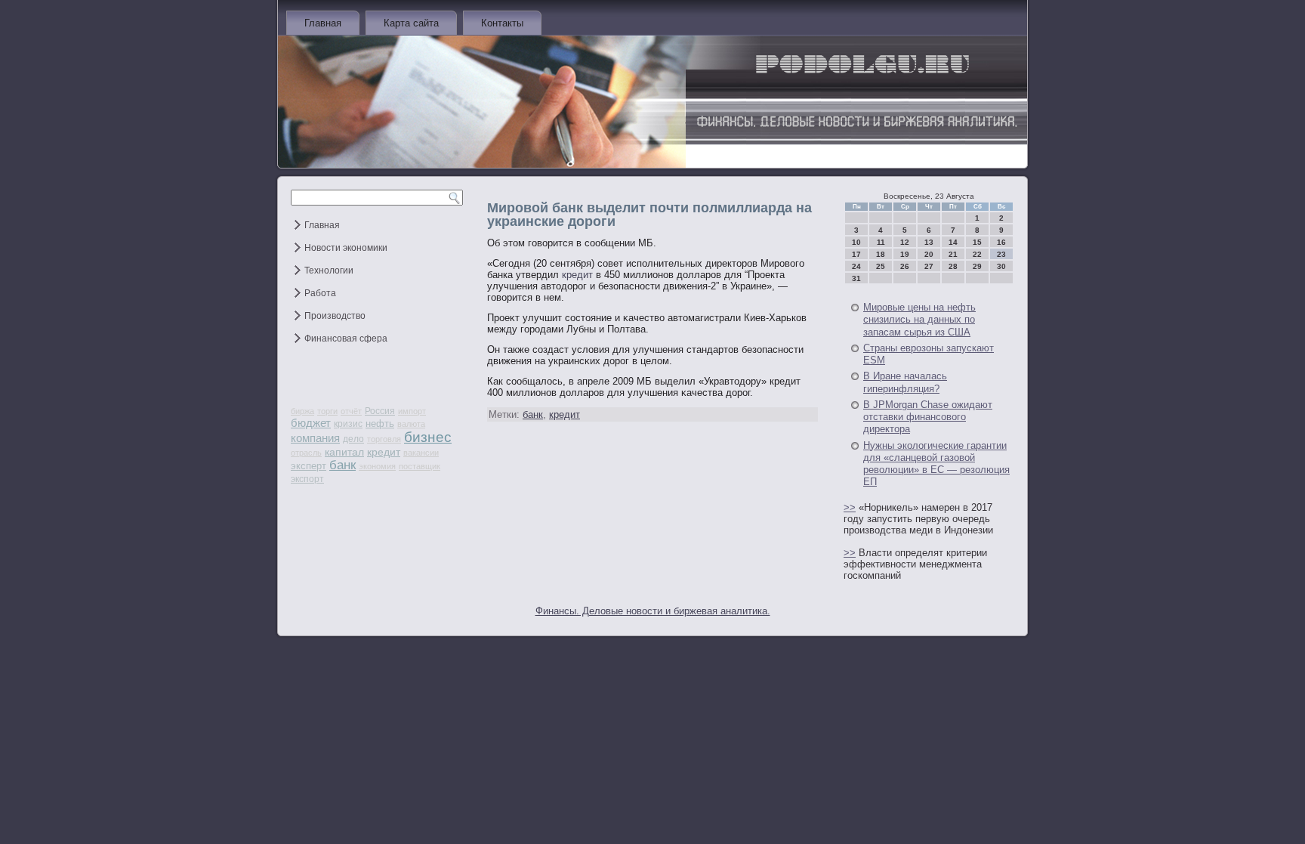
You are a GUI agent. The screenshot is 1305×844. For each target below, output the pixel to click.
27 (928, 266)
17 (856, 254)
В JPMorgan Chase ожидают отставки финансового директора (927, 417)
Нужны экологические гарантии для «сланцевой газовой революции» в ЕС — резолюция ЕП (936, 464)
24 (856, 266)
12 (904, 242)
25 (880, 266)
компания (315, 437)
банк (342, 465)
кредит (383, 452)
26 (904, 266)
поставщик (419, 466)
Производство (335, 316)
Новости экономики (345, 248)
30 (1001, 266)
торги (327, 411)
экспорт (307, 479)
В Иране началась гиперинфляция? (905, 382)
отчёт (351, 411)
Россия (380, 411)
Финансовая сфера (345, 338)
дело (353, 439)
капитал (344, 452)
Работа (320, 293)
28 (953, 266)
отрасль (306, 452)
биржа (302, 411)
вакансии (421, 452)
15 (977, 242)
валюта (411, 423)
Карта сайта (411, 23)
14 (953, 242)
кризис (348, 424)
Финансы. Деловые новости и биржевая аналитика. (652, 611)
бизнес (428, 437)
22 (977, 254)
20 (928, 254)
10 (856, 242)
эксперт (308, 465)
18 (880, 254)
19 (904, 254)
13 (928, 242)
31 (856, 278)
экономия (377, 466)
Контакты (502, 23)
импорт (412, 411)
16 (1001, 242)
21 (953, 254)
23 (1001, 254)
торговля (384, 439)
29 (977, 266)
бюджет (311, 422)
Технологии (328, 270)
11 (881, 242)
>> (850, 507)
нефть (380, 423)
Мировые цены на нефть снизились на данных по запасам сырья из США (919, 319)
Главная (322, 23)
